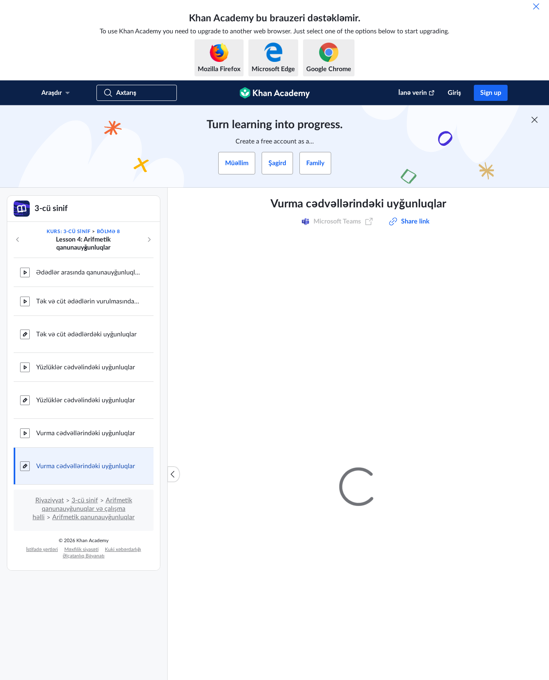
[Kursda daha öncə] (18, 239)
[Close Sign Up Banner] (534, 120)
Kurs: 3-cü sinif (69, 231)
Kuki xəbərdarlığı (123, 549)
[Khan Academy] (275, 93)
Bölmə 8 (108, 231)
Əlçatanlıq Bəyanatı (83, 555)
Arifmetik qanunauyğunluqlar (93, 517)
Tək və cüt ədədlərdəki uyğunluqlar (86, 334)
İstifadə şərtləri (42, 549)
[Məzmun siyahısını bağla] (173, 474)
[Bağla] (536, 6)
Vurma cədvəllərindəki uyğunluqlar (85, 433)
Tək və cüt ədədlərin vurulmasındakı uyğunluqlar (88, 301)
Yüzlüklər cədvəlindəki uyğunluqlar (85, 367)
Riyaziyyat (49, 500)
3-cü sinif (85, 500)
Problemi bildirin (457, 425)
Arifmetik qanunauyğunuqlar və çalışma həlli (82, 508)
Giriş (454, 93)
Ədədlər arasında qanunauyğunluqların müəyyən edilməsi (88, 272)
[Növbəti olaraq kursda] (149, 239)
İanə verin (412, 93)
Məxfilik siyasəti (81, 549)
